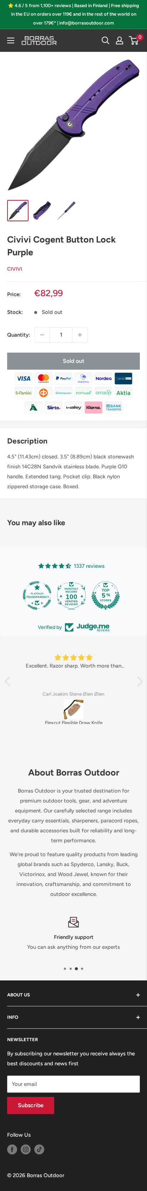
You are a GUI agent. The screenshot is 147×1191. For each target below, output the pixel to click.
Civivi (14, 269)
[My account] (119, 40)
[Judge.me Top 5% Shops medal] (105, 595)
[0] (134, 40)
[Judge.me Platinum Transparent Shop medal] (37, 595)
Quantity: (18, 335)
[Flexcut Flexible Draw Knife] (73, 709)
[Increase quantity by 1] (79, 334)
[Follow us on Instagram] (26, 1149)
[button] (9, 681)
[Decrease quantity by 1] (42, 334)
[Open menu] (10, 40)
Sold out (73, 361)
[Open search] (106, 40)
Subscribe (31, 1105)
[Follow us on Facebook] (12, 1149)
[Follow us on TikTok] (39, 1149)
